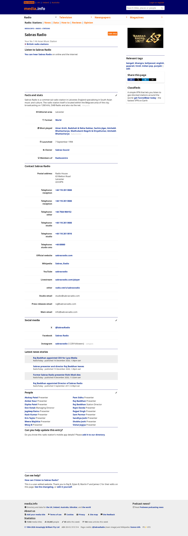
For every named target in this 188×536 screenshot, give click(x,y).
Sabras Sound (62, 149)
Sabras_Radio (62, 263)
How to (65, 22)
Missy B (28, 424)
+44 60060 (60, 244)
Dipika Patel (31, 404)
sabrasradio (61, 271)
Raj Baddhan (79, 401)
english (160, 63)
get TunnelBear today (145, 97)
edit (128, 68)
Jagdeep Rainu (32, 411)
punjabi (158, 65)
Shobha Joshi (79, 421)
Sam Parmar (79, 414)
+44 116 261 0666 (63, 190)
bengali (130, 63)
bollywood (150, 63)
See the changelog (44, 486)
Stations (37, 22)
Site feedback (109, 514)
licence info (135, 527)
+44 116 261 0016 (63, 233)
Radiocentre (61, 158)
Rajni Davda (79, 407)
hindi (138, 65)
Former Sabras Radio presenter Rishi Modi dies (57, 374)
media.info (29, 28)
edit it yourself (64, 486)
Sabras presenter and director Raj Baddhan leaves (58, 366)
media (34, 8)
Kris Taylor (30, 418)
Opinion (88, 22)
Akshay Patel (31, 397)
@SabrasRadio (62, 327)
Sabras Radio (62, 335)
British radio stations (38, 44)
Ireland (46, 2)
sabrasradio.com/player (67, 279)
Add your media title (36, 514)
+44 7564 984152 (63, 211)
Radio (38, 28)
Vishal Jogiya (79, 424)
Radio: (28, 22)
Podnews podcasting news (151, 507)
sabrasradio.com (64, 255)
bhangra (139, 63)
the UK (49, 507)
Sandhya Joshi (80, 418)
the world (86, 507)
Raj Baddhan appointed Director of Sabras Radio (57, 383)
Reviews (76, 22)
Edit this (112, 33)
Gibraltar (73, 507)
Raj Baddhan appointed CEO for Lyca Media (55, 357)
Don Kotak (30, 407)
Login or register (157, 2)
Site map (94, 514)
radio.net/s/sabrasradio (67, 287)
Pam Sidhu (78, 397)
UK (38, 2)
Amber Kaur (31, 401)
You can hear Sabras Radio (38, 54)
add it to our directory (93, 434)
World (58, 120)
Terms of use (55, 514)
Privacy (82, 514)
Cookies (70, 514)
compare (89, 344)
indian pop (147, 65)
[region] (71, 76)
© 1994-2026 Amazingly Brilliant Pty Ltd (41, 527)
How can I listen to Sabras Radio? (42, 480)
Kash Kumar (31, 414)
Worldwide (29, 2)
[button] (131, 79)
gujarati (130, 65)
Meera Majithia (32, 421)
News (47, 22)
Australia (55, 2)
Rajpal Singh (79, 411)
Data (56, 22)
